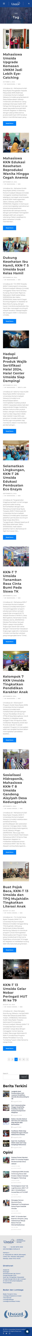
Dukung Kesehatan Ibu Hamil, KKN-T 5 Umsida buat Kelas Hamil (16, 265)
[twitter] (6, 1333)
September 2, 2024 (9, 806)
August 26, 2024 (9, 1004)
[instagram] (9, 1333)
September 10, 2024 (10, 595)
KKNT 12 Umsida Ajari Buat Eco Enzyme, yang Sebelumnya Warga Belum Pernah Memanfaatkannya (19, 1221)
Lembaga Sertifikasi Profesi (11, 1301)
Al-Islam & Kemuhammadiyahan (13, 1281)
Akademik (6, 1270)
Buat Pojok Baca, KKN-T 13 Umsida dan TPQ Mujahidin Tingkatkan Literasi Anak (16, 896)
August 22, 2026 (17, 1101)
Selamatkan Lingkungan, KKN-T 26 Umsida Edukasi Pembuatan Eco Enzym (14, 477)
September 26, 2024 (10, 277)
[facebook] (3, 1333)
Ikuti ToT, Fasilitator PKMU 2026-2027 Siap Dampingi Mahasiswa (18, 1142)
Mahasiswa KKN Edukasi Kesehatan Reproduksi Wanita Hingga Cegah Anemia (16, 167)
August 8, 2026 (15, 1180)
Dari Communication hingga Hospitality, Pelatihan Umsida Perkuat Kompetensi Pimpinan (18, 1108)
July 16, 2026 (14, 1227)
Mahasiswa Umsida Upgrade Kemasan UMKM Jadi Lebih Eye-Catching (12, 65)
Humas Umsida (12, 808)
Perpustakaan (7, 1282)
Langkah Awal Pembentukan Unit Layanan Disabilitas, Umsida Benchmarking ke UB (20, 1095)
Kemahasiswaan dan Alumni (11, 1273)
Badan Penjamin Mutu (10, 1294)
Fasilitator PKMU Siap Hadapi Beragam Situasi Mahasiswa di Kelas (19, 1132)
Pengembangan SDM (9, 1275)
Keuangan (6, 1272)
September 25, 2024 (10, 385)
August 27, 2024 (9, 910)
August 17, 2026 (17, 1127)
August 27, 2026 (15, 1166)
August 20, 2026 (17, 1115)
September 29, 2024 (10, 182)
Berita (20, 387)
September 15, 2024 (10, 493)
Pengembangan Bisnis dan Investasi (14, 1279)
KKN (19, 84)
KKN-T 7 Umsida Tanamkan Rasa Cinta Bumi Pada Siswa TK (12, 581)
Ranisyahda (11, 84)
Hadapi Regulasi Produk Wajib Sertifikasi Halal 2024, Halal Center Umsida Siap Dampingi (15, 367)
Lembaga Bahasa (8, 1299)
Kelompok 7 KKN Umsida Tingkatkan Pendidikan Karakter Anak (15, 684)
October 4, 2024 (9, 82)
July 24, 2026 (14, 1211)
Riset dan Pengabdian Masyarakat (13, 1277)
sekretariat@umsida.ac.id (11, 1249)
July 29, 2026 (14, 1194)
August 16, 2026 (17, 1137)
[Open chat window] (27, 1331)
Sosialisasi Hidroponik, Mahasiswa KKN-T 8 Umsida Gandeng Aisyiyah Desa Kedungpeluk (15, 788)
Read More (9, 123)
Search (5, 1073)
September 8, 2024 (9, 696)
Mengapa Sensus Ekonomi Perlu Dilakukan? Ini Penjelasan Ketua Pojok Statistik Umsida (20, 1204)
